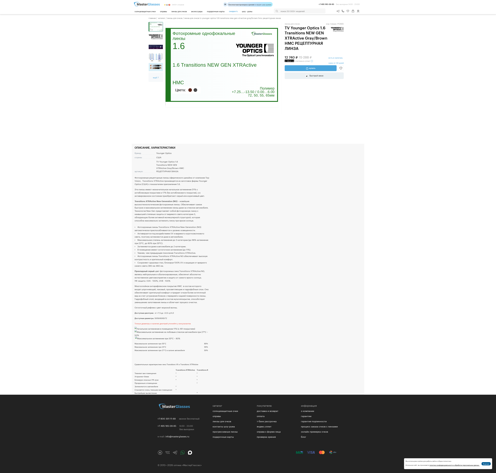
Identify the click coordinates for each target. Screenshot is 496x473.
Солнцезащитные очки (145, 11)
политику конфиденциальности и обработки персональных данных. (454, 465)
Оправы (163, 11)
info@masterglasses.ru (177, 436)
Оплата (261, 416)
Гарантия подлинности (314, 421)
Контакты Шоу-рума (224, 426)
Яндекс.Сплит (264, 426)
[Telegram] (175, 453)
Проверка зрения (266, 436)
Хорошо (486, 464)
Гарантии (306, 416)
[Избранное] (347, 11)
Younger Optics (164, 152)
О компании (307, 410)
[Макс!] (190, 453)
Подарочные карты (216, 11)
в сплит (298, 60)
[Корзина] (353, 12)
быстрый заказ (316, 75)
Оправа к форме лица (269, 431)
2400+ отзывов (178, 4)
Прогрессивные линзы (225, 431)
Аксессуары (197, 11)
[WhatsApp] (182, 453)
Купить (312, 68)
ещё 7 (156, 77)
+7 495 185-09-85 (167, 425)
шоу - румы (247, 11)
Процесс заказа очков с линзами (319, 426)
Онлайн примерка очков (314, 431)
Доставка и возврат (267, 410)
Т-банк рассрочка (267, 421)
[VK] (167, 453)
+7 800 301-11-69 (167, 418)
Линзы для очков (179, 11)
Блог (303, 436)
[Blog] (160, 453)
